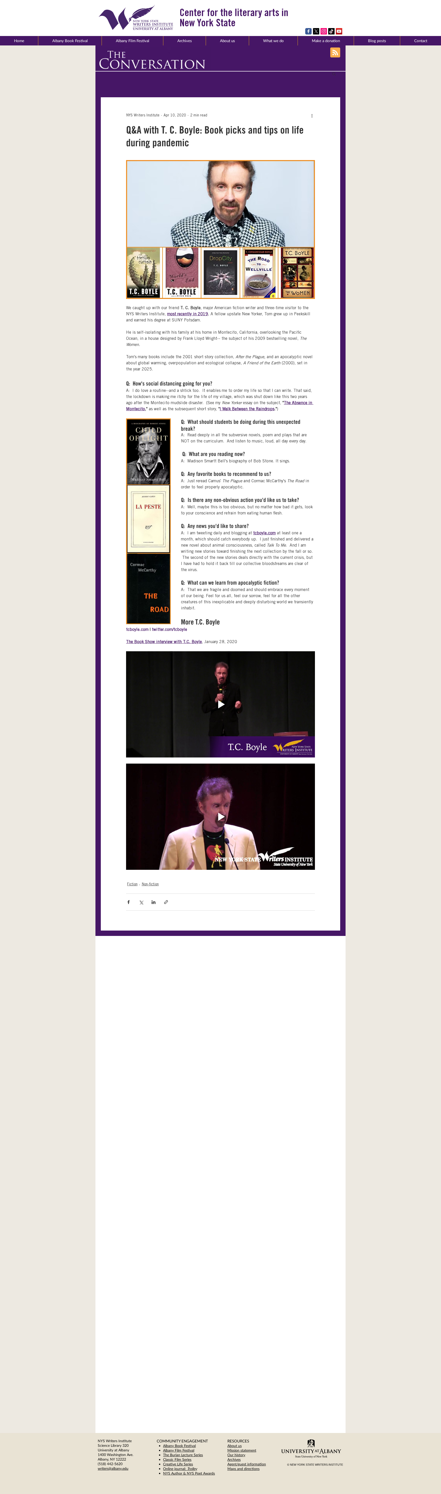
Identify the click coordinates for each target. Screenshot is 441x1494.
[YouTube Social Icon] (339, 31)
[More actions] (312, 116)
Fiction (132, 884)
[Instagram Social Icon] (324, 31)
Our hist (233, 1455)
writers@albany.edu (113, 1468)
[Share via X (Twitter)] (141, 902)
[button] (227, 40)
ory (242, 1455)
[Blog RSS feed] (335, 52)
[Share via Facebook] (128, 902)
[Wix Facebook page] (308, 31)
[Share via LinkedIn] (153, 902)
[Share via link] (166, 902)
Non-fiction (150, 884)
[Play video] (220, 704)
